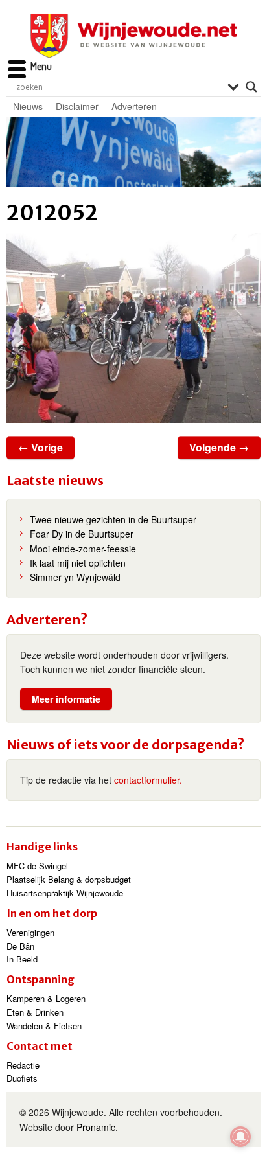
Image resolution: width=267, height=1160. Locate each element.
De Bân (20, 946)
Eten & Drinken (35, 1012)
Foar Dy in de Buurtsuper (82, 533)
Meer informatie (66, 698)
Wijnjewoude (133, 36)
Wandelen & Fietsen (44, 1025)
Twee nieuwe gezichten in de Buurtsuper (113, 519)
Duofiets (22, 1078)
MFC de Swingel (37, 865)
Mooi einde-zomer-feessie (83, 548)
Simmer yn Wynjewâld (75, 577)
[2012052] (133, 328)
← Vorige (40, 447)
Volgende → (219, 447)
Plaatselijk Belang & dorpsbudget (68, 879)
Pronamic (95, 1126)
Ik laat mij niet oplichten (78, 562)
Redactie (23, 1065)
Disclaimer (77, 106)
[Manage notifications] (240, 1136)
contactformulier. (148, 779)
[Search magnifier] (251, 87)
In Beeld (22, 959)
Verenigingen (30, 932)
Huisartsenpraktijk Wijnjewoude (64, 893)
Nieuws (28, 106)
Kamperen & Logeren (46, 998)
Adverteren (134, 106)
